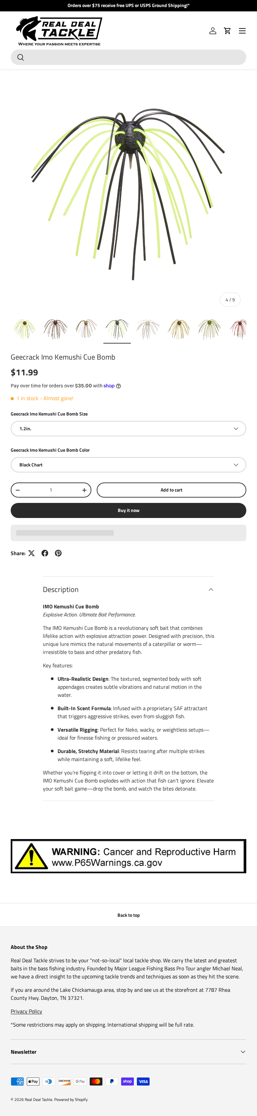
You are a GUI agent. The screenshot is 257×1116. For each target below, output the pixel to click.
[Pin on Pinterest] (58, 553)
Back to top (128, 914)
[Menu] (242, 30)
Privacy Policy (26, 1011)
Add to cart (171, 489)
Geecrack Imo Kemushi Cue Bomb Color (50, 449)
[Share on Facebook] (45, 553)
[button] (227, 30)
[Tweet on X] (31, 553)
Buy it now (129, 510)
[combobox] (128, 57)
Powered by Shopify (71, 1099)
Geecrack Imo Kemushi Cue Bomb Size (49, 413)
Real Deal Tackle (38, 1099)
